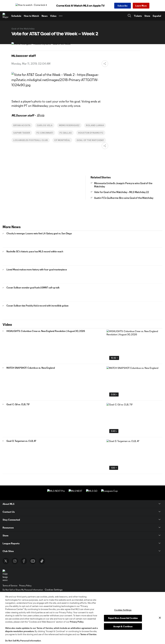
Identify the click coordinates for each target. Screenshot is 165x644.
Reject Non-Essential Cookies (123, 618)
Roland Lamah (95, 125)
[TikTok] (42, 561)
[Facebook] (24, 561)
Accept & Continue (122, 626)
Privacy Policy (76, 621)
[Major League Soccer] (6, 16)
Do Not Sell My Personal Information (23, 640)
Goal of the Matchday (90, 140)
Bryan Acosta (22, 125)
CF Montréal (62, 140)
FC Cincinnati (45, 133)
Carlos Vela (45, 125)
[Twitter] (6, 561)
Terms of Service (45, 628)
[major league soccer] (5, 576)
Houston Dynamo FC (90, 133)
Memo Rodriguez (69, 125)
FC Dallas (66, 133)
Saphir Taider (21, 133)
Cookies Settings (54, 589)
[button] (60, 16)
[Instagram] (15, 561)
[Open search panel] (129, 16)
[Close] (159, 617)
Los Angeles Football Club (30, 140)
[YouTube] (33, 561)
